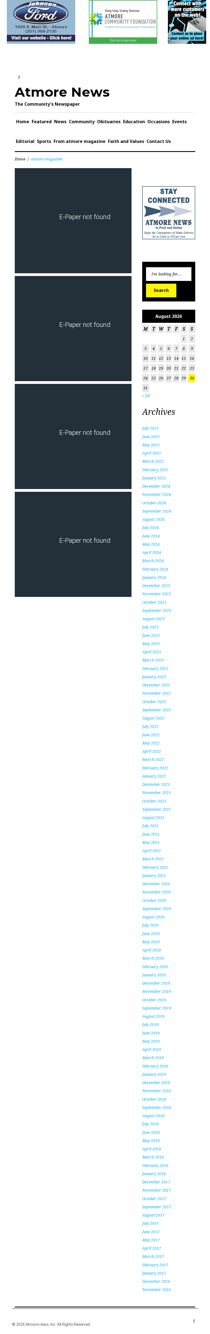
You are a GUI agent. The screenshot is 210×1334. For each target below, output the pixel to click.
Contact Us (159, 141)
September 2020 (156, 908)
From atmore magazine (80, 141)
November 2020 (156, 892)
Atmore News (62, 92)
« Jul (146, 395)
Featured (42, 122)
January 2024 (154, 577)
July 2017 (150, 1223)
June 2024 (151, 536)
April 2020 (151, 950)
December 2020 (156, 883)
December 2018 (156, 1082)
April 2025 (151, 453)
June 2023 (151, 635)
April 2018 (151, 1148)
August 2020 (153, 916)
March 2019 (153, 1057)
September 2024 (156, 511)
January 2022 (154, 776)
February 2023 (155, 668)
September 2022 (156, 709)
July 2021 (150, 825)
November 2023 (156, 593)
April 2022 (151, 751)
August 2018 (153, 1115)
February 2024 (155, 569)
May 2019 (151, 1041)
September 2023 (156, 610)
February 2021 (155, 867)
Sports (44, 141)
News (60, 122)
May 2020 (151, 941)
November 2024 (156, 494)
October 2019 (154, 999)
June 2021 (151, 834)
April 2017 (151, 1248)
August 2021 (153, 817)
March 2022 (153, 759)
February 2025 (155, 469)
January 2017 (154, 1273)
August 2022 (153, 718)
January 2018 (154, 1173)
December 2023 (156, 585)
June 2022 (151, 734)
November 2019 (156, 991)
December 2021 (156, 784)
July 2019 (150, 1024)
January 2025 (154, 478)
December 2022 (156, 685)
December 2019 (156, 983)
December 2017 (156, 1182)
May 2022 (151, 743)
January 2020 (154, 975)
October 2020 (154, 900)
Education (134, 122)
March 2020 (153, 958)
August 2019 (153, 1016)
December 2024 (156, 486)
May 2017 (151, 1240)
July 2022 (150, 726)
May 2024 (151, 544)
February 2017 (155, 1264)
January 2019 (154, 1074)
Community (82, 122)
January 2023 (154, 676)
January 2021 (154, 875)
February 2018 (155, 1165)
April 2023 (151, 651)
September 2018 (156, 1107)
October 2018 (154, 1099)
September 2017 (156, 1206)
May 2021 (151, 842)
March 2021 (153, 858)
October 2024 (154, 502)
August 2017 (153, 1215)
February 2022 (155, 768)
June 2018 (151, 1132)
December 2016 (156, 1281)
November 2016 (156, 1289)
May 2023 (151, 643)
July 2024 (150, 527)
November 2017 (156, 1190)
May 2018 (151, 1140)
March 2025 (153, 461)
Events (179, 122)
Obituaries (109, 122)
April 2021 (151, 850)
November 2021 (156, 792)
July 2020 (150, 925)
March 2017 (153, 1256)
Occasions (158, 122)
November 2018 (156, 1090)
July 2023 (150, 626)
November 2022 (156, 693)
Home (22, 122)
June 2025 (151, 436)
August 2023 (153, 618)
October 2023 (154, 602)
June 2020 (151, 933)
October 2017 (154, 1198)
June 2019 (151, 1033)
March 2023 (153, 660)
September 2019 (156, 1008)
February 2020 (155, 966)
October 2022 (154, 701)
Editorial (25, 141)
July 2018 (150, 1123)
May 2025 (151, 444)
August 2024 (153, 519)
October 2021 (154, 801)
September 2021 (156, 809)
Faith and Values (126, 141)
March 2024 (153, 560)
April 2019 (151, 1049)
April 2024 (151, 552)
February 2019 (155, 1066)
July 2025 (150, 428)
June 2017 (151, 1231)
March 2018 (153, 1157)
